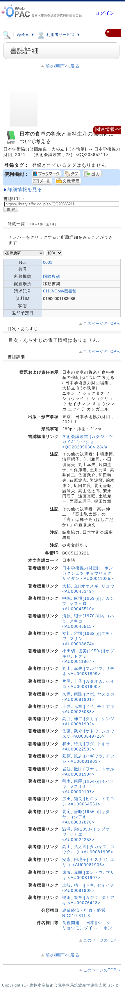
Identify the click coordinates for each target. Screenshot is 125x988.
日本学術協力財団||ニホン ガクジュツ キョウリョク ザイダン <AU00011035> (87, 573)
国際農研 (51, 276)
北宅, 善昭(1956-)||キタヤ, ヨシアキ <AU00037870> (86, 816)
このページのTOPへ (102, 323)
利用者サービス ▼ (63, 34)
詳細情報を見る (25, 189)
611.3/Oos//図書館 (59, 291)
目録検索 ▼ (23, 34)
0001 (47, 262)
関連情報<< (108, 129)
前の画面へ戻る (62, 66)
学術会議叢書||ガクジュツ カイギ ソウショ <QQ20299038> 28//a (87, 441)
